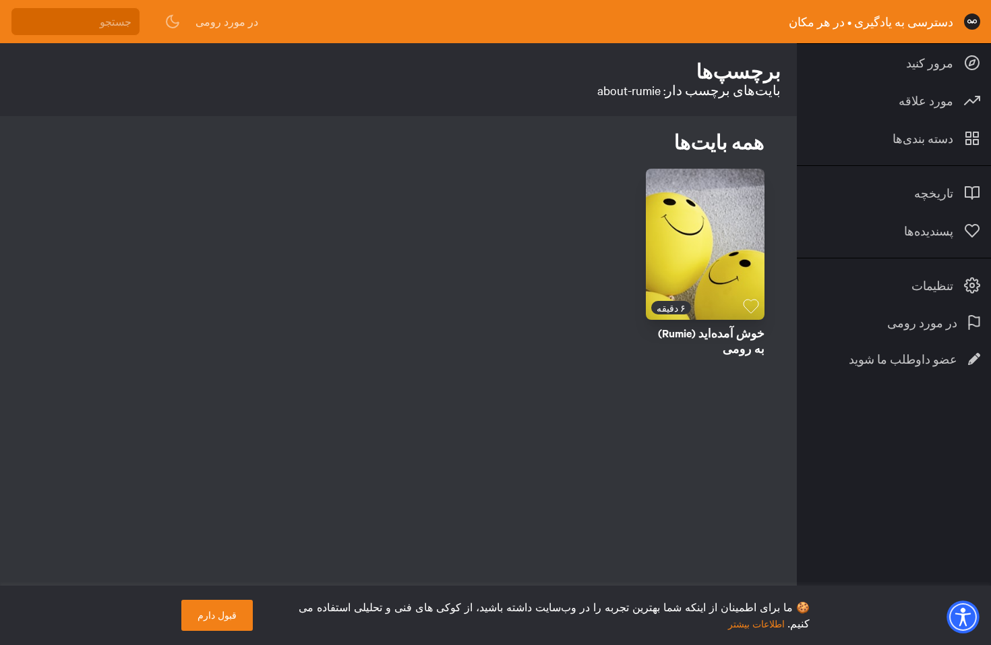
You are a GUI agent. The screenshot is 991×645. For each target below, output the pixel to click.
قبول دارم (217, 615)
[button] (963, 616)
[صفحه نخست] (972, 21)
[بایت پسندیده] (751, 306)
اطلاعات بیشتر (756, 623)
